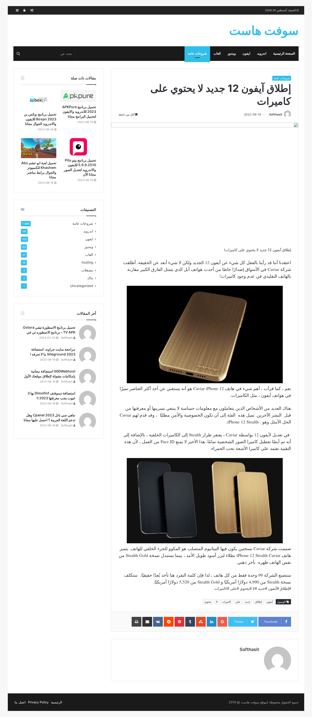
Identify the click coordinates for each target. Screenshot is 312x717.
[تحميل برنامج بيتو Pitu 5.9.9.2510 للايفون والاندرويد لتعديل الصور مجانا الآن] (78, 146)
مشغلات (87, 270)
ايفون (246, 53)
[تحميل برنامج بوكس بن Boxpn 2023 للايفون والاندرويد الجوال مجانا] (38, 100)
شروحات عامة (197, 53)
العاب (217, 53)
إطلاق (258, 601)
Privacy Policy (38, 702)
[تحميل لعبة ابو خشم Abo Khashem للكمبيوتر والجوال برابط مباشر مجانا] (38, 148)
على (237, 601)
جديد (247, 601)
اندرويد (261, 53)
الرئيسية (56, 702)
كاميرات (226, 601)
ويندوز (232, 53)
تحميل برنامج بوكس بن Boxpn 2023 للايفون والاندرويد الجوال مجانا (40, 119)
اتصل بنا (20, 702)
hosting (87, 262)
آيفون (269, 601)
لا (216, 601)
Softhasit (275, 114)
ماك (90, 278)
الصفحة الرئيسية (284, 53)
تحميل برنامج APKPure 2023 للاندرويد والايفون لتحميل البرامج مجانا (79, 111)
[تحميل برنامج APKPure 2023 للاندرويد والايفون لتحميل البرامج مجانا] (78, 96)
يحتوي (208, 601)
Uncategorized (81, 286)
